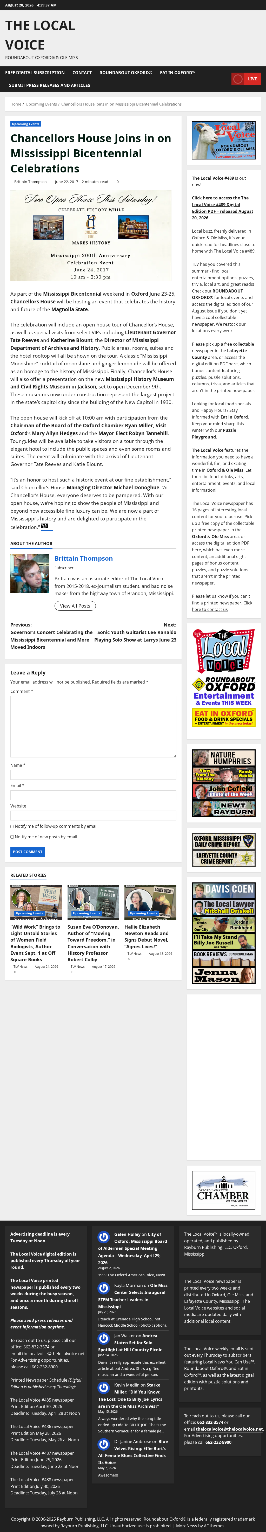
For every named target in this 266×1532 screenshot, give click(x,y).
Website (18, 806)
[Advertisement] (224, 1077)
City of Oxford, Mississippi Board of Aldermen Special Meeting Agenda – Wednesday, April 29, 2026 (132, 1248)
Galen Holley (127, 1234)
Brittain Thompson (30, 181)
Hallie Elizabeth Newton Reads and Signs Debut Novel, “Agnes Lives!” (146, 937)
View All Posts (75, 606)
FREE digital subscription (35, 72)
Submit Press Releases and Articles (49, 85)
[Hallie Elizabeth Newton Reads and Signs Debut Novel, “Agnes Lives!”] (150, 902)
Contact (82, 72)
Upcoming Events (25, 124)
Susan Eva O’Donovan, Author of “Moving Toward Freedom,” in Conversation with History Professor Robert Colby (93, 943)
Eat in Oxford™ (177, 72)
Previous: (51, 636)
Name (17, 765)
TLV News (21, 966)
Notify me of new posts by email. (46, 837)
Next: (135, 632)
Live (252, 79)
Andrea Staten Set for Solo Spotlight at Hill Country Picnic (130, 1343)
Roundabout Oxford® (125, 72)
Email (17, 785)
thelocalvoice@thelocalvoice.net (229, 1429)
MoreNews (186, 1526)
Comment (21, 691)
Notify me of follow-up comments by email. (56, 826)
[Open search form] (226, 79)
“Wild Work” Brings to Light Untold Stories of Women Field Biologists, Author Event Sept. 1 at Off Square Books (35, 943)
